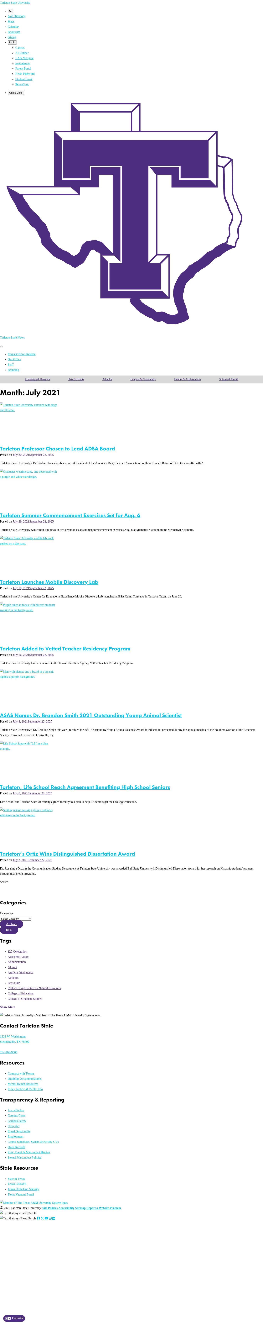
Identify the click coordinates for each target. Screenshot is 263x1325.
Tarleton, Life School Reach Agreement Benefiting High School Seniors (85, 787)
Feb (28, 1240)
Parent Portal (23, 68)
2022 (18, 1260)
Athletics (107, 379)
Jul (51, 1240)
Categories (6, 913)
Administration (17, 962)
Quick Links (16, 92)
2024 (18, 1250)
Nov (69, 1245)
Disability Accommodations (24, 1078)
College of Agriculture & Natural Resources (34, 988)
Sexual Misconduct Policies (24, 1157)
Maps (11, 21)
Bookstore (14, 32)
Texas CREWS (17, 1184)
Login (12, 42)
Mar (32, 1240)
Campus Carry (16, 1115)
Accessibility (66, 1208)
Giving (12, 37)
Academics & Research (37, 379)
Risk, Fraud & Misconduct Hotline (29, 1152)
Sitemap (80, 1208)
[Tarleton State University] (129, 329)
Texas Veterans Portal (21, 1194)
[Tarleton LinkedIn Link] (53, 1218)
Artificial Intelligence (20, 972)
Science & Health (228, 379)
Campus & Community (143, 379)
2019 (18, 1275)
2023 (18, 1255)
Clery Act (13, 1126)
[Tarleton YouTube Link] (46, 1218)
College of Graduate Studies (25, 998)
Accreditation (16, 1110)
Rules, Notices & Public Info (25, 1089)
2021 (18, 1265)
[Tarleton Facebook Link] (38, 1218)
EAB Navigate (24, 58)
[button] (11, 924)
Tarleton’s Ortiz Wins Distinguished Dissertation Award (67, 853)
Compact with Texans (21, 1073)
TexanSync (22, 84)
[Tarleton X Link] (42, 1218)
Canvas (19, 47)
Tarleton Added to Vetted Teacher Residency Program (65, 648)
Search (4, 882)
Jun (47, 1240)
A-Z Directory (16, 16)
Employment (15, 1136)
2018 (18, 1279)
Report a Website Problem (103, 1208)
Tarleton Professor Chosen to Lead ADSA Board (57, 448)
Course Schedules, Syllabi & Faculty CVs (33, 1141)
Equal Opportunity (19, 1131)
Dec (74, 1245)
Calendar (13, 26)
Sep (60, 1245)
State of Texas (16, 1178)
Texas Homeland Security (23, 1189)
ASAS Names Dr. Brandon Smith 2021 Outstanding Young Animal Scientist (91, 715)
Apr (37, 1240)
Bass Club (14, 983)
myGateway (22, 63)
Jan (24, 1240)
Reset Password (25, 73)
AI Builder (21, 53)
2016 (18, 1289)
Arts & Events (76, 379)
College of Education (21, 993)
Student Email (24, 79)
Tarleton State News (12, 337)
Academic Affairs (18, 956)
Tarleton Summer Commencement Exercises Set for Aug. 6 (70, 515)
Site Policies (50, 1208)
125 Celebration (17, 951)
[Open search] (10, 11)
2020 (18, 1270)
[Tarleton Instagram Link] (50, 1218)
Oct (65, 1245)
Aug (55, 1240)
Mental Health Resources (23, 1084)
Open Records (16, 1147)
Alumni (12, 967)
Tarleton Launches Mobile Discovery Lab (49, 582)
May (42, 1240)
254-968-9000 (8, 1052)
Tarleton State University (15, 2)
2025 (18, 1245)
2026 (18, 1240)
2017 (18, 1284)
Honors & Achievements (187, 379)
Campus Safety (17, 1121)
